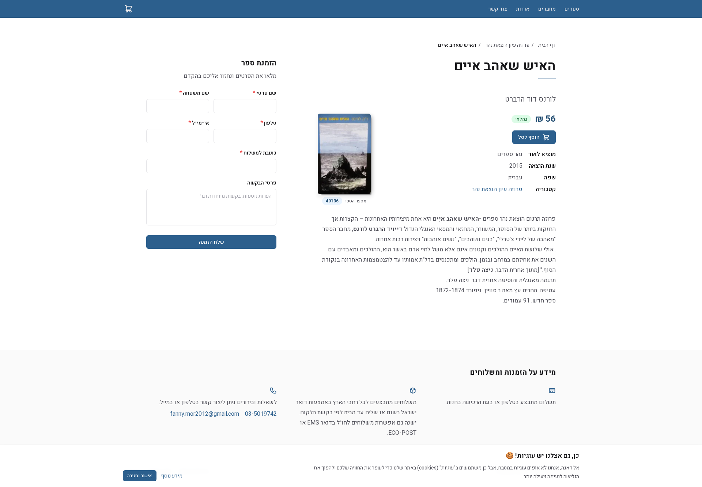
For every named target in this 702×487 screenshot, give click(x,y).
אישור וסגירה (139, 475)
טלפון (268, 123)
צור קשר (497, 9)
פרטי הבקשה (261, 183)
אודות (522, 9)
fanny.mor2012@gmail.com (204, 414)
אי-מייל (198, 123)
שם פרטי (264, 93)
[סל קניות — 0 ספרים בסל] (129, 9)
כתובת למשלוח (258, 153)
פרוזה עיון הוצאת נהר (507, 45)
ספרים (572, 9)
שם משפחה (194, 93)
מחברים (547, 9)
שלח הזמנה (211, 242)
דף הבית (547, 45)
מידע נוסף (171, 476)
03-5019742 (261, 414)
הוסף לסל (529, 137)
